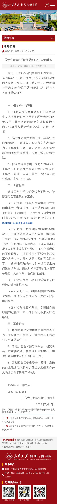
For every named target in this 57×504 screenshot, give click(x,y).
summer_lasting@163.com (17, 222)
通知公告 (25, 51)
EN (47, 5)
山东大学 (29, 443)
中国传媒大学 (8, 447)
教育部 (5, 443)
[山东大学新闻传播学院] (19, 5)
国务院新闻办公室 (25, 440)
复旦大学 (20, 447)
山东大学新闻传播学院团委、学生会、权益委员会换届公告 (27, 428)
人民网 (13, 443)
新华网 (20, 443)
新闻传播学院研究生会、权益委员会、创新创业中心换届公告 (27, 420)
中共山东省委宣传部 (44, 440)
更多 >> (29, 447)
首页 (17, 51)
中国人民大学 (41, 443)
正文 (34, 51)
